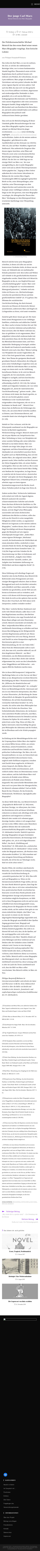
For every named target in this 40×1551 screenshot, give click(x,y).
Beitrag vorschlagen (10, 1521)
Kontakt (6, 1528)
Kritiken (11, 32)
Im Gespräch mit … (10, 1488)
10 (2, 1123)
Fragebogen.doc (9, 1503)
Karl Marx (33, 1202)
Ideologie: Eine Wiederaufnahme (20, 1276)
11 (2, 1145)
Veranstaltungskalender (11, 1507)
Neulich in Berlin (9, 1484)
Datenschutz (8, 1532)
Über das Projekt (9, 1517)
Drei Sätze (7, 1500)
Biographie (16, 1202)
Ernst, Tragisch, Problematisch (20, 1251)
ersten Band (17, 132)
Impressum (7, 1536)
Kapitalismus (25, 1202)
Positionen (7, 1492)
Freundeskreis (8, 1525)
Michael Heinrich (8, 1203)
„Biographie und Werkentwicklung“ (23, 135)
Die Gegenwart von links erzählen (20, 1301)
